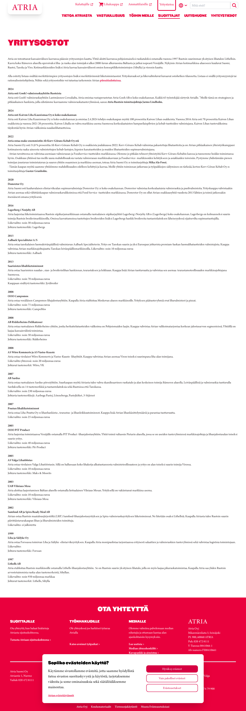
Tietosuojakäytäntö (126, 707)
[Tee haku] (234, 5)
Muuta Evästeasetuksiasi (155, 707)
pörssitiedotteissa (110, 80)
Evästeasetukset (172, 688)
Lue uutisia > (136, 644)
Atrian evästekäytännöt (61, 695)
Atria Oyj (82, 707)
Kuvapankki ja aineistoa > (144, 653)
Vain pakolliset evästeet (172, 678)
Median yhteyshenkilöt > (143, 648)
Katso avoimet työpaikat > (85, 644)
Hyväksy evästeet (172, 669)
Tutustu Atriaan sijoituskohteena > (30, 640)
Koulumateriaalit (101, 707)
